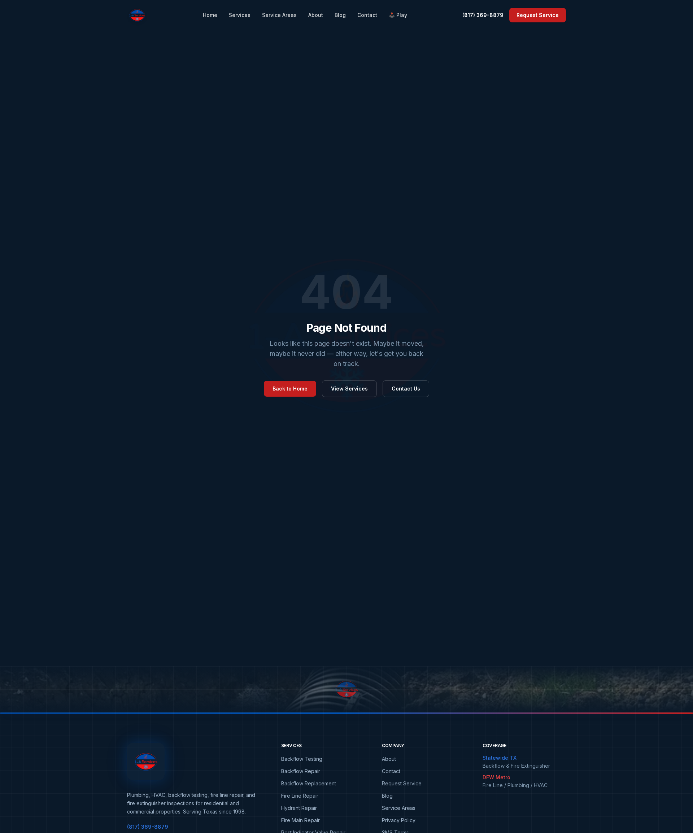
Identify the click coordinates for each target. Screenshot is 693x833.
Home (210, 15)
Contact (367, 15)
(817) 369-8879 (483, 15)
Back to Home (290, 388)
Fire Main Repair (300, 820)
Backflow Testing (301, 759)
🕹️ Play (398, 15)
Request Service (538, 15)
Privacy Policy (398, 820)
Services (239, 15)
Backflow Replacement (308, 783)
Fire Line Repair (299, 796)
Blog (340, 15)
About (315, 15)
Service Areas (279, 15)
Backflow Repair (300, 771)
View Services (349, 388)
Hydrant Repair (299, 808)
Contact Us (406, 388)
